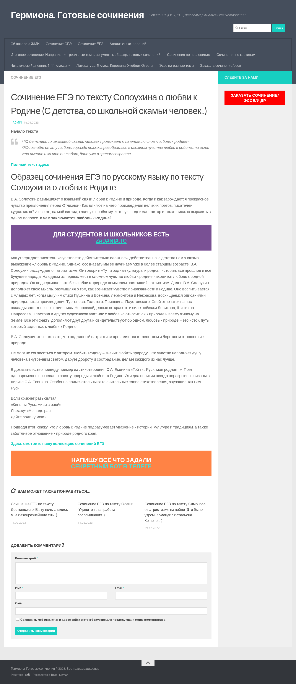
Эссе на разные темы (176, 66)
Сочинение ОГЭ (59, 44)
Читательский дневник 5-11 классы (39, 66)
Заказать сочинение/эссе (220, 66)
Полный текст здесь (30, 164)
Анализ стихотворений (128, 44)
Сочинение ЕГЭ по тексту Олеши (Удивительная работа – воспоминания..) (105, 509)
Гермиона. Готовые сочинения (77, 15)
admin (17, 122)
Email (119, 588)
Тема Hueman (59, 674)
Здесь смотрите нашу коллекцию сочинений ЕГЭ (57, 443)
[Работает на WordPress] (28, 674)
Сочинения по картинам (235, 55)
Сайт (19, 603)
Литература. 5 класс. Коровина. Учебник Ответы (114, 66)
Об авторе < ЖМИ (25, 44)
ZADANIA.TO (111, 240)
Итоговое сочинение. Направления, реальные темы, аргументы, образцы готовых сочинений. (86, 55)
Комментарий (26, 558)
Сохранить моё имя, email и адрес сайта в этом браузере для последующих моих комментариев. (93, 620)
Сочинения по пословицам (188, 55)
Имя (19, 588)
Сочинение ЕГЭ (91, 44)
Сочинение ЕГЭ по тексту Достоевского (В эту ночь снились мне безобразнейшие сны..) (39, 509)
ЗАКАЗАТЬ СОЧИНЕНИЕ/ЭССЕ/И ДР (255, 98)
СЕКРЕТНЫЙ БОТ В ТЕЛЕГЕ (111, 466)
